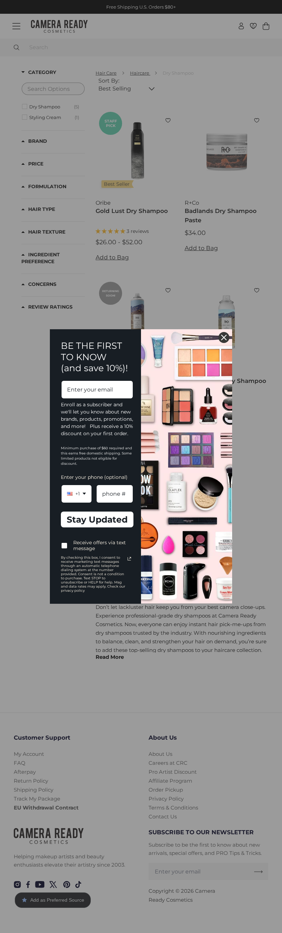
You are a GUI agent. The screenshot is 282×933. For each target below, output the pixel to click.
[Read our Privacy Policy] (129, 559)
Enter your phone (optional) (94, 477)
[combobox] (76, 493)
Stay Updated (97, 519)
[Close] (224, 337)
